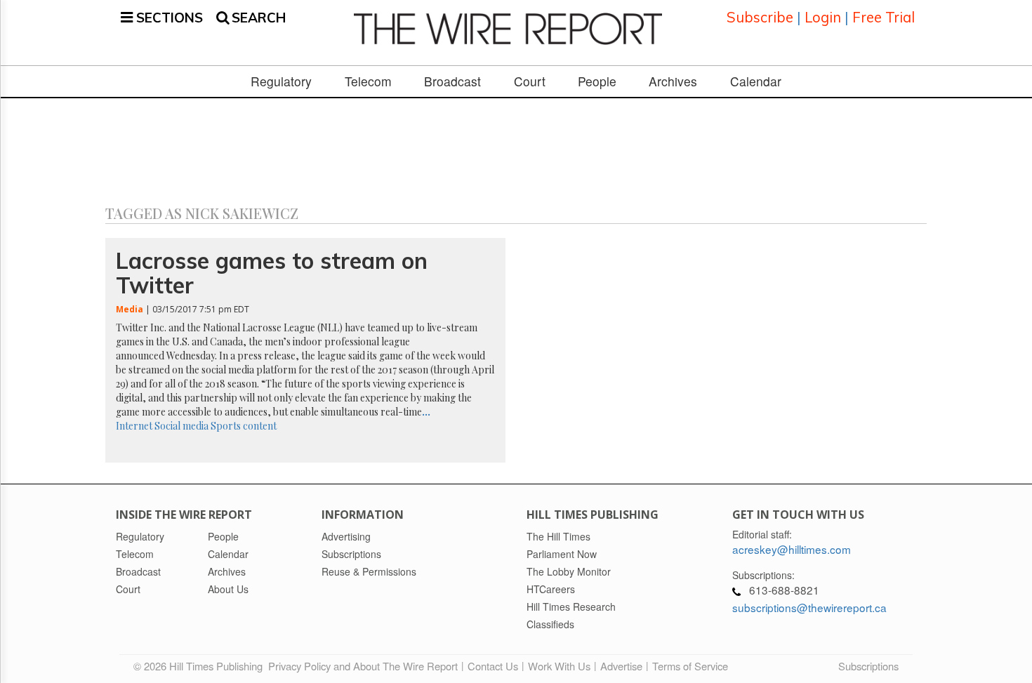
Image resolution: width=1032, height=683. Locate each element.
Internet (134, 425)
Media (129, 309)
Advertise (621, 665)
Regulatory (281, 81)
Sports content (244, 425)
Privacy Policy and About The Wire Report (363, 665)
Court (529, 81)
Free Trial (883, 17)
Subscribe (760, 17)
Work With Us (559, 665)
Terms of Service (690, 665)
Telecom (368, 81)
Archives (673, 81)
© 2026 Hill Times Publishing (200, 665)
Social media (181, 425)
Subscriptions (868, 665)
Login (823, 17)
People (597, 81)
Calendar (755, 81)
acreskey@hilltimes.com (791, 549)
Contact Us (493, 665)
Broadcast (452, 81)
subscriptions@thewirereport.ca (809, 607)
